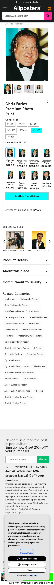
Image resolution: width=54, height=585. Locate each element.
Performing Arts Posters (14, 318)
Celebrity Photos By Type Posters (18, 397)
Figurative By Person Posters (16, 367)
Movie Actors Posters (32, 330)
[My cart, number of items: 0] (49, 8)
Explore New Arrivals (27, 2)
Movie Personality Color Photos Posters (21, 311)
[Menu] (4, 9)
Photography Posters (29, 299)
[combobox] (23, 16)
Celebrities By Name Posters (16, 348)
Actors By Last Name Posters (17, 391)
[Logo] (27, 8)
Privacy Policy (26, 553)
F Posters (8, 336)
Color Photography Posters (16, 305)
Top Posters (9, 299)
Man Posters (39, 367)
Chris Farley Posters (13, 354)
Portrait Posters (11, 379)
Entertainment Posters (14, 324)
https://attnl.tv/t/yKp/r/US (17, 509)
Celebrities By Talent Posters (16, 342)
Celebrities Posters (38, 318)
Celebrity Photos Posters (15, 403)
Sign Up (43, 459)
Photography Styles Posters (30, 336)
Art (7, 24)
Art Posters (34, 324)
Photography (17, 24)
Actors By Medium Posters (15, 385)
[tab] (10, 124)
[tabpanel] (27, 168)
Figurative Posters (12, 360)
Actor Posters (30, 379)
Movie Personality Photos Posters (19, 373)
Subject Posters (11, 330)
